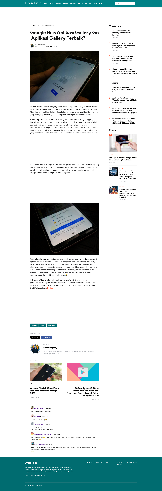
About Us (99, 462)
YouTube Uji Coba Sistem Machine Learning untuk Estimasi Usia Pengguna (122, 58)
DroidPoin (33, 3)
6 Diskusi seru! (48, 46)
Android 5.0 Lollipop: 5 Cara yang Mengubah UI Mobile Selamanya (123, 89)
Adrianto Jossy (41, 45)
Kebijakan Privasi (132, 462)
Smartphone (50, 26)
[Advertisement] (81, 13)
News (52, 3)
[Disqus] (64, 428)
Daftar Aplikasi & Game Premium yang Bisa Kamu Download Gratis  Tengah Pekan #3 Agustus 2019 (83, 392)
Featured (121, 168)
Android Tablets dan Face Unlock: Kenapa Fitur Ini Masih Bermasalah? (124, 100)
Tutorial (58, 3)
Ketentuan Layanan (120, 463)
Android (34, 325)
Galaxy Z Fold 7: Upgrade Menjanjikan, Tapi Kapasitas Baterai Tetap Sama (123, 45)
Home (46, 3)
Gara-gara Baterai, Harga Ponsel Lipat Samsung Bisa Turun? (123, 159)
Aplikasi (73, 3)
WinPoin (80, 3)
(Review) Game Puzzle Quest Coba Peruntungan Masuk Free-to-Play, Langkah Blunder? (127, 193)
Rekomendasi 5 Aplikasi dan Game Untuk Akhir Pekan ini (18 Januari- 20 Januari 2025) (123, 121)
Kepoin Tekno (97, 3)
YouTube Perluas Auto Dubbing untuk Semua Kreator (121, 33)
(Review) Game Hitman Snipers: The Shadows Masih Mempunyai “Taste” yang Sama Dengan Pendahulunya (127, 175)
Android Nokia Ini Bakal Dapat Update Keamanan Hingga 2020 (45, 390)
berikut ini (51, 288)
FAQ (107, 462)
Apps (42, 325)
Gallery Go (51, 325)
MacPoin (88, 3)
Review (65, 3)
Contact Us (89, 462)
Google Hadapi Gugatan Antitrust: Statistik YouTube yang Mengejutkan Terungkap (124, 71)
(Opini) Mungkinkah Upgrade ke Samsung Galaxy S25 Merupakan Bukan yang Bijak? (124, 110)
